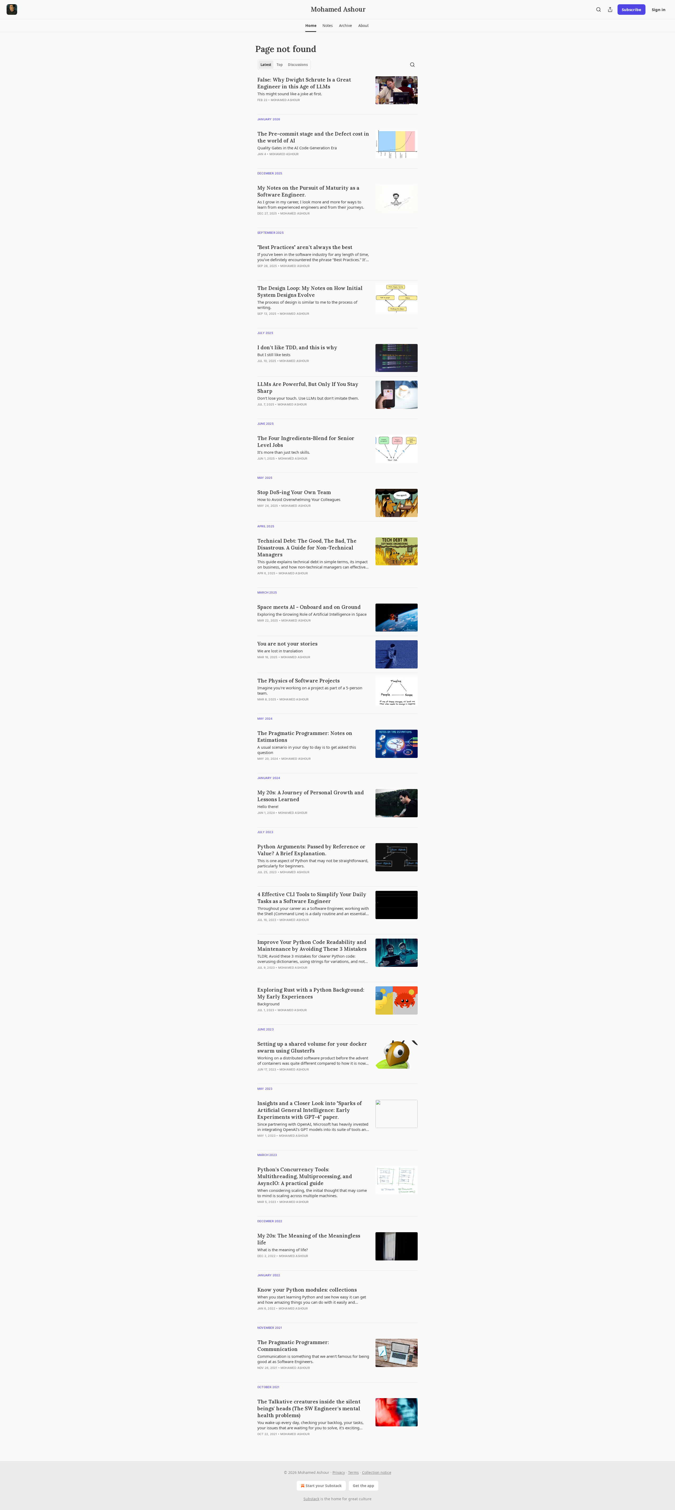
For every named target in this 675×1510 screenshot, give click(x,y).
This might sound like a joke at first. (289, 93)
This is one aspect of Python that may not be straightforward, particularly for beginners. (312, 863)
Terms (353, 1472)
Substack (311, 1498)
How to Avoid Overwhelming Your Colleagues (298, 499)
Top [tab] (280, 64)
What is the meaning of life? (282, 1249)
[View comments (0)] (297, 107)
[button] (310, 25)
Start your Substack (324, 1485)
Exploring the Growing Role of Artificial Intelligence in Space (312, 614)
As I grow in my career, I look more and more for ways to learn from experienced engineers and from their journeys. (310, 204)
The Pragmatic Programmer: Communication (293, 1345)
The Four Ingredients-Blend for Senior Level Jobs (305, 441)
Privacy (338, 1472)
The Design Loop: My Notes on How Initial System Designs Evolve (310, 291)
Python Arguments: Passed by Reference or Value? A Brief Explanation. (311, 850)
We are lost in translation (280, 650)
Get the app (363, 1485)
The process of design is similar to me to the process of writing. (307, 304)
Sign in (659, 9)
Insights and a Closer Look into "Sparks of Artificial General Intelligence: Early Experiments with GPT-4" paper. (309, 1110)
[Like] (260, 273)
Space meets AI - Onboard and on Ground (309, 607)
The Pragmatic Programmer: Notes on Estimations (304, 736)
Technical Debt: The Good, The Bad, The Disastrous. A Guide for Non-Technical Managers (306, 548)
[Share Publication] (610, 9)
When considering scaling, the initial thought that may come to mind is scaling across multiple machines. (312, 1193)
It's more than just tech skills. (283, 452)
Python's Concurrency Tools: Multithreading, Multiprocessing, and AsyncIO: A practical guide (304, 1176)
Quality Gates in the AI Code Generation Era (297, 147)
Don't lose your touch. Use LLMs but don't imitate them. (308, 398)
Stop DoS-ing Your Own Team (294, 492)
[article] (337, 93)
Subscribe (631, 9)
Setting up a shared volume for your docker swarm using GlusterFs (312, 1047)
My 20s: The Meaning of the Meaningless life (308, 1239)
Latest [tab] (266, 64)
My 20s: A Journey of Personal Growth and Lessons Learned (310, 795)
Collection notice (376, 1472)
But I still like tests (273, 354)
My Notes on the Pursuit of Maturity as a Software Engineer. (308, 191)
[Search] (598, 9)
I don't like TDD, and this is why (297, 347)
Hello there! (267, 806)
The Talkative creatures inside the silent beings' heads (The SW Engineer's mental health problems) (308, 1408)
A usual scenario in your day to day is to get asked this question (306, 749)
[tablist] (284, 64)
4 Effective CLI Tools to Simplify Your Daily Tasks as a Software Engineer (311, 897)
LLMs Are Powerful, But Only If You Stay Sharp (307, 387)
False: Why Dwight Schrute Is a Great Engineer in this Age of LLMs (304, 83)
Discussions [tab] (298, 64)
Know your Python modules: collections (307, 1290)
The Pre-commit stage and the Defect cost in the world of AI (313, 137)
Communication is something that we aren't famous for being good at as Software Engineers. (313, 1359)
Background (268, 1003)
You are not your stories (287, 644)
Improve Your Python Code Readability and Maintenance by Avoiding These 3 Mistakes (312, 945)
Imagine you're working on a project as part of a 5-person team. (309, 690)
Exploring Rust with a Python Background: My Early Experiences (310, 993)
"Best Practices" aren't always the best (304, 247)
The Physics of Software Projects (298, 680)
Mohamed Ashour (285, 100)
